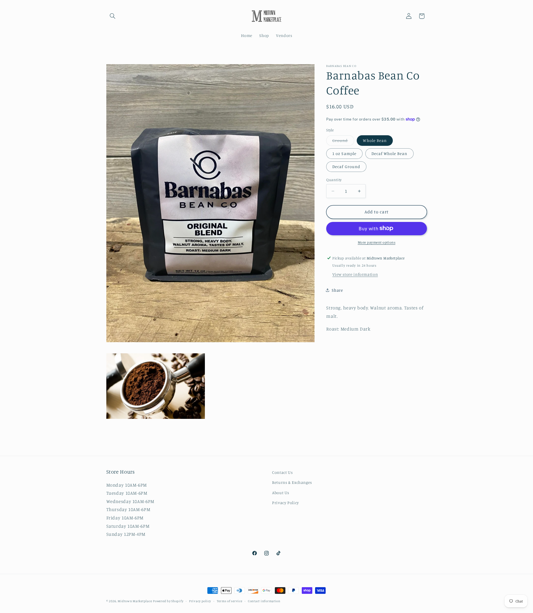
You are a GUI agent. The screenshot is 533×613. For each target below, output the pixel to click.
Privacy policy (200, 601)
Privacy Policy (285, 502)
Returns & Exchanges (292, 482)
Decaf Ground (346, 166)
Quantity (333, 179)
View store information (355, 274)
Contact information (264, 601)
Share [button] (337, 290)
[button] (112, 16)
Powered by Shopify (168, 601)
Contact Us (282, 472)
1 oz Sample (344, 153)
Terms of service (229, 601)
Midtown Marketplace (135, 601)
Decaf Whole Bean (389, 153)
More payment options (377, 242)
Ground (343, 141)
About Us (280, 492)
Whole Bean (375, 140)
